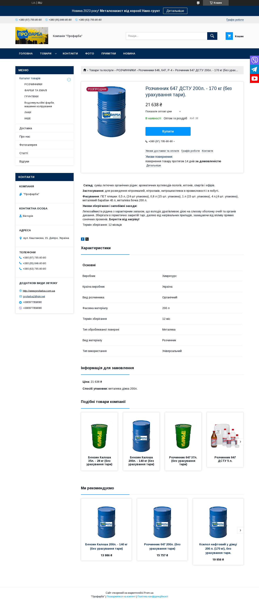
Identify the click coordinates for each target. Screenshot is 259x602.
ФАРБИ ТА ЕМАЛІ (35, 90)
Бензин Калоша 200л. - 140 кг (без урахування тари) (141, 461)
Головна (26, 53)
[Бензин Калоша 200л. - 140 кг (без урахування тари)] (141, 432)
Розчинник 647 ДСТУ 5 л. (225, 459)
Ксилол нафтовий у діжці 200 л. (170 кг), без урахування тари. (218, 548)
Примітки (108, 53)
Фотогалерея (28, 144)
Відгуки (24, 161)
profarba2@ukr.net (34, 296)
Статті (23, 153)
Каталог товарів (29, 78)
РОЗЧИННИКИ (126, 70)
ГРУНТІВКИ (31, 96)
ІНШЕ (27, 118)
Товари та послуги (101, 70)
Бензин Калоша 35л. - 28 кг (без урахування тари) (99, 461)
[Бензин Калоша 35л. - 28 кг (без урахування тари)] (99, 432)
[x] (87, 239)
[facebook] (82, 239)
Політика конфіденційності (152, 596)
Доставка (25, 128)
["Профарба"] (31, 43)
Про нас (24, 136)
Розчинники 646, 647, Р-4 (155, 70)
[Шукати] (212, 36)
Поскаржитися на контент (121, 596)
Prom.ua (148, 592)
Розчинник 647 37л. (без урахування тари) (183, 461)
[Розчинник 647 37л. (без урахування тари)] (183, 432)
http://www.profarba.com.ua (39, 290)
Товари (45, 53)
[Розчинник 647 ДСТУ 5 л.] (225, 432)
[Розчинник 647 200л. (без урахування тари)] (162, 519)
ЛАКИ (27, 112)
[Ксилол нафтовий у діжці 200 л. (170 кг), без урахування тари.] (218, 519)
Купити (168, 131)
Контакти (70, 53)
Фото (89, 53)
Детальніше (175, 11)
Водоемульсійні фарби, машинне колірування (39, 104)
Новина (129, 53)
